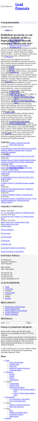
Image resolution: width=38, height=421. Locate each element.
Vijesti (7, 287)
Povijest (12, 374)
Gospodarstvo (14, 380)
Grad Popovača (22, 6)
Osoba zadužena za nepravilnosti (16, 310)
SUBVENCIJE (6, 244)
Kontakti (8, 179)
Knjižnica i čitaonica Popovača (19, 45)
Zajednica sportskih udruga (18, 166)
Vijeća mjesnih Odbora (17, 387)
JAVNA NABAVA (7, 230)
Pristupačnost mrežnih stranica (15, 307)
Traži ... (3, 323)
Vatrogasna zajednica (16, 414)
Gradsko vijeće (14, 364)
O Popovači (9, 57)
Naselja (11, 378)
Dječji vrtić (13, 366)
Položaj (11, 376)
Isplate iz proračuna (11, 314)
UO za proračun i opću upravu (19, 399)
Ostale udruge (14, 169)
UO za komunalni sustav (17, 401)
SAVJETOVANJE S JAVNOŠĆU (12, 251)
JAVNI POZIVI (6, 237)
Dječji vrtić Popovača (16, 145)
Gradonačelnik (14, 384)
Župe (11, 164)
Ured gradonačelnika (16, 362)
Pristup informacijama (12, 309)
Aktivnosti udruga (15, 370)
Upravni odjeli (10, 293)
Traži (28, 323)
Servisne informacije (12, 312)
